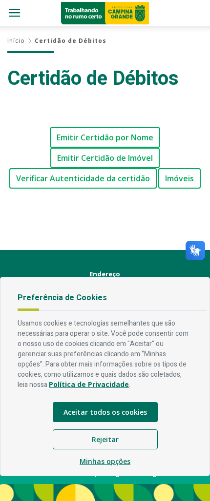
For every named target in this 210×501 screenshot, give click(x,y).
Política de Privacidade (89, 384)
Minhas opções (105, 461)
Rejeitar (105, 439)
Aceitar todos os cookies (105, 412)
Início (16, 41)
